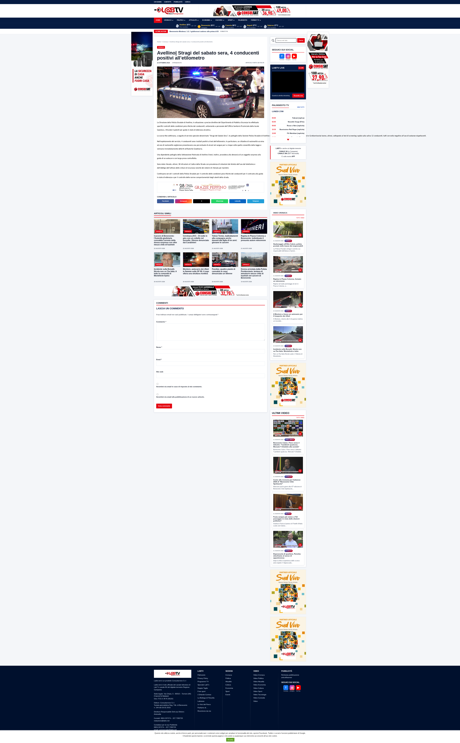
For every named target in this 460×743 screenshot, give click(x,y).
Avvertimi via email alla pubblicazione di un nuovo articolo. (180, 397)
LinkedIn (238, 201)
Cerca (187, 2)
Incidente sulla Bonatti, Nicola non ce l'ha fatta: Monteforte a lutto (287, 341)
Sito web (159, 372)
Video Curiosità (259, 680)
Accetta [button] (230, 740)
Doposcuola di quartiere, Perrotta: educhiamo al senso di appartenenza (287, 547)
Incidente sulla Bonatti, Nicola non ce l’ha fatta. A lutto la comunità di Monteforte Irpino (165, 272)
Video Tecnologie (259, 677)
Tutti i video (300, 209)
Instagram (183, 201)
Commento (161, 322)
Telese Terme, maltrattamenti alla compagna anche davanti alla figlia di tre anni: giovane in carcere (225, 239)
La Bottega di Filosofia (206, 680)
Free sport (201, 673)
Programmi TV (203, 664)
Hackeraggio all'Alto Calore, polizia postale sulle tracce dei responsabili (288, 236)
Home (158, 20)
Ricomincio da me (204, 693)
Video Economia (259, 667)
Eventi (227, 677)
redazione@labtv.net (162, 703)
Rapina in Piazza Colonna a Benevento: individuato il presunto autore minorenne (253, 238)
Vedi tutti (300, 107)
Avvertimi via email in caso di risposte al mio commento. (179, 387)
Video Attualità (258, 664)
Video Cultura (258, 670)
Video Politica (258, 660)
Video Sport (257, 673)
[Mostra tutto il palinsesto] (288, 139)
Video (255, 683)
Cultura (219, 20)
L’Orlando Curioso (204, 677)
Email (159, 359)
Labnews (201, 683)
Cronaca (168, 20)
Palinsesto (242, 20)
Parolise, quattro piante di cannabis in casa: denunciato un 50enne (223, 271)
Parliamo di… (203, 690)
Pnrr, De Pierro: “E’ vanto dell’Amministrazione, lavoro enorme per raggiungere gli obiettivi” (207, 31)
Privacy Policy (203, 660)
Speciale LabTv (203, 667)
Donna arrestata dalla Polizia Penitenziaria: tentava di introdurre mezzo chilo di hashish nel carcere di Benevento (254, 273)
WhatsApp (219, 201)
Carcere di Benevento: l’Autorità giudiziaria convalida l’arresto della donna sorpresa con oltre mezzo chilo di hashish (165, 240)
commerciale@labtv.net (168, 712)
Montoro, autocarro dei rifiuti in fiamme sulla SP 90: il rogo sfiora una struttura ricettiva (196, 271)
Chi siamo (157, 2)
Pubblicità (178, 2)
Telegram (256, 201)
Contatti (167, 2)
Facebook (165, 201)
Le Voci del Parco (204, 687)
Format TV (255, 20)
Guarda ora (298, 96)
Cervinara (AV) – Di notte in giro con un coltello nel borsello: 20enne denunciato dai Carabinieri (196, 239)
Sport (230, 20)
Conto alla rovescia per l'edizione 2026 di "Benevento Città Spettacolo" (286, 473)
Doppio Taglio (203, 670)
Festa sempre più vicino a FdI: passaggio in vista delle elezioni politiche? (286, 510)
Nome (159, 347)
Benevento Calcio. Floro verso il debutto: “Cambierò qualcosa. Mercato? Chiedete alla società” (286, 436)
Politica (180, 20)
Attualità (193, 20)
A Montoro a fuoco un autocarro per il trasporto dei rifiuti (288, 306)
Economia (206, 20)
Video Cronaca (259, 657)
